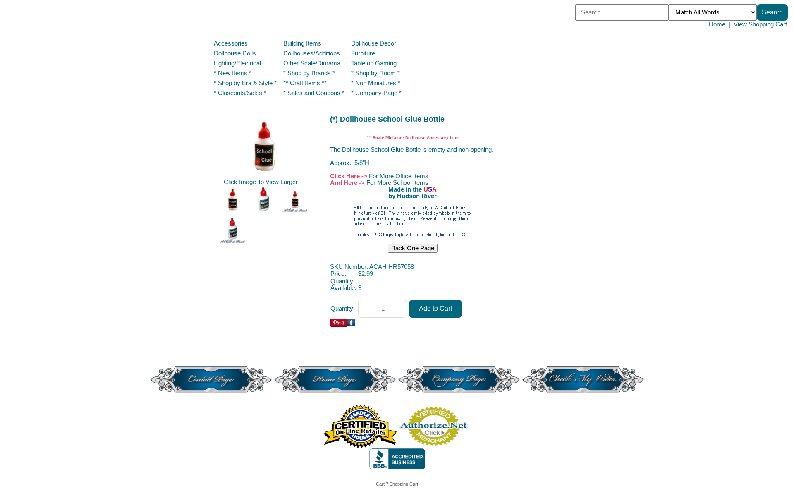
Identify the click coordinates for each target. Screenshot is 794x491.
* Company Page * (376, 93)
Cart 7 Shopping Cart (397, 483)
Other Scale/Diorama (311, 63)
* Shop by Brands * (309, 73)
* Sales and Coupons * (313, 93)
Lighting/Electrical (238, 63)
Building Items (302, 43)
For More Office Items (398, 176)
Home (717, 24)
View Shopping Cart (760, 24)
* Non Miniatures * (375, 83)
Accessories (231, 43)
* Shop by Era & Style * (245, 83)
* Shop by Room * (375, 73)
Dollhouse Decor (373, 43)
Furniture (363, 53)
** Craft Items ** (305, 83)
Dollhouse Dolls (235, 53)
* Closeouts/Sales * (240, 93)
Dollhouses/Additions (311, 53)
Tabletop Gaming (374, 63)
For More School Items (397, 183)
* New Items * (232, 73)
